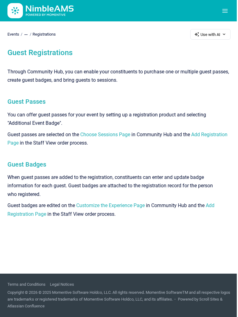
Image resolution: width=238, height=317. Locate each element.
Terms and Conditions (26, 284)
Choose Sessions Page (105, 134)
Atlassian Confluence (26, 306)
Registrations (44, 34)
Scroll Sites (209, 299)
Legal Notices (62, 284)
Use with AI (210, 34)
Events (13, 34)
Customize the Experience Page (110, 205)
